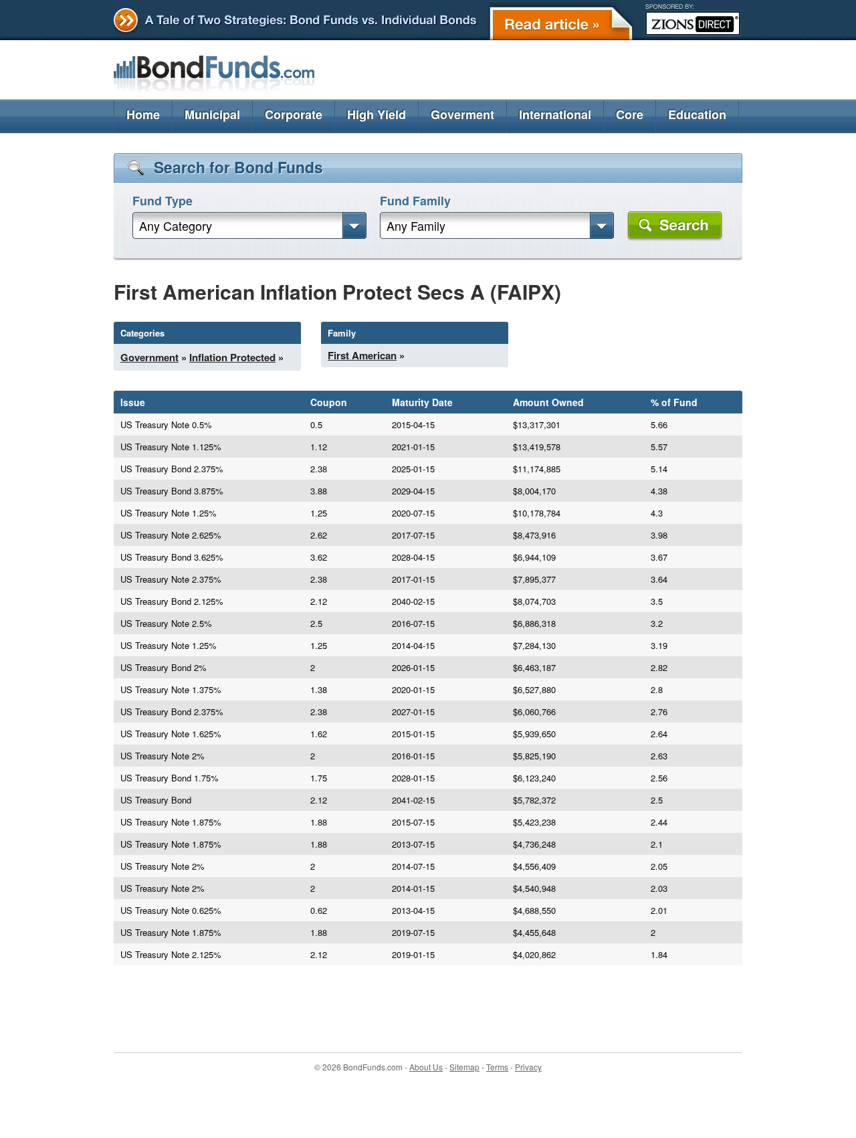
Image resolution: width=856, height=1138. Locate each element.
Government (149, 357)
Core (629, 114)
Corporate (293, 114)
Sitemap (464, 1066)
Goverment (462, 114)
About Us (426, 1066)
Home (143, 114)
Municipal (212, 114)
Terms (497, 1066)
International (555, 114)
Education (697, 114)
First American (362, 355)
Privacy (528, 1066)
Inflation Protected (232, 357)
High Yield (376, 114)
